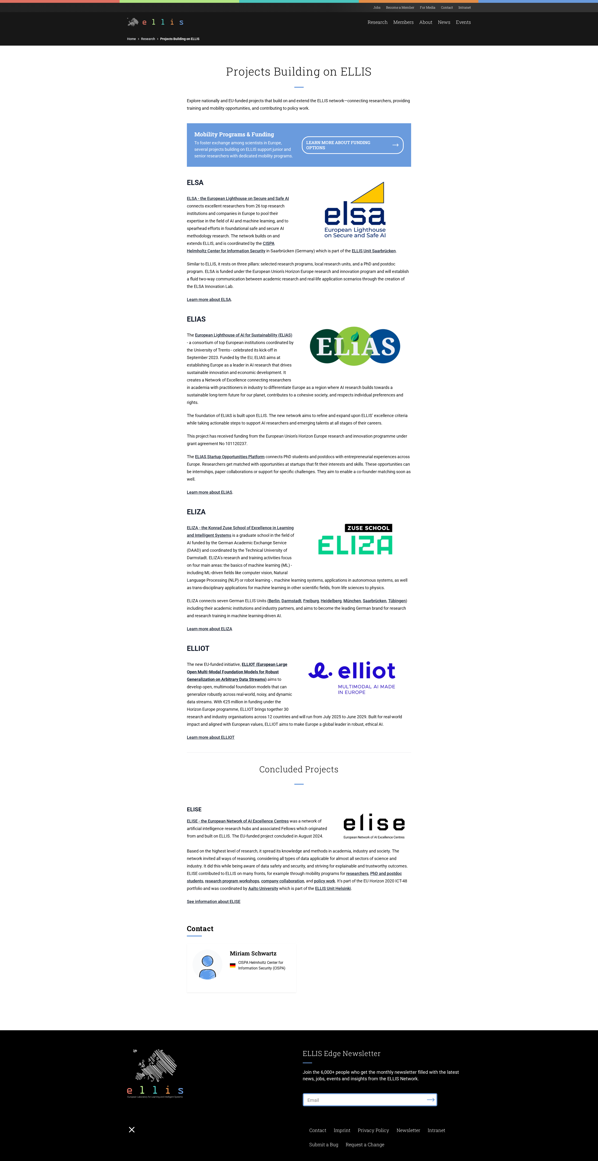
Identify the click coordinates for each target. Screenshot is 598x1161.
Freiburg (311, 600)
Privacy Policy (373, 1130)
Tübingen (397, 600)
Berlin (274, 600)
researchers (357, 873)
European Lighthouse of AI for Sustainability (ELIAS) (243, 335)
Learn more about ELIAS (209, 492)
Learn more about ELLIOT (211, 737)
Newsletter (408, 1130)
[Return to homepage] (155, 22)
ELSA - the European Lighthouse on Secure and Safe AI (238, 198)
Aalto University (263, 888)
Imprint (342, 1130)
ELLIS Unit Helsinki (333, 888)
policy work (324, 880)
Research (148, 39)
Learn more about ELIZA (209, 628)
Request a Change (365, 1144)
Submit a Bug (323, 1144)
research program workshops (232, 880)
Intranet (465, 7)
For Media (427, 7)
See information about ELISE (213, 901)
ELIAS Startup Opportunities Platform (230, 456)
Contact (447, 7)
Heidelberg (331, 600)
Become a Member (400, 7)
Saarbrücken (374, 600)
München (352, 600)
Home (131, 39)
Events (463, 22)
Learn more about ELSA (209, 299)
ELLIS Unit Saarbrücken (374, 250)
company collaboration (282, 880)
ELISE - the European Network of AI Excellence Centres (238, 821)
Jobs (377, 7)
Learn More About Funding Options (338, 145)
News (444, 22)
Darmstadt (291, 600)
